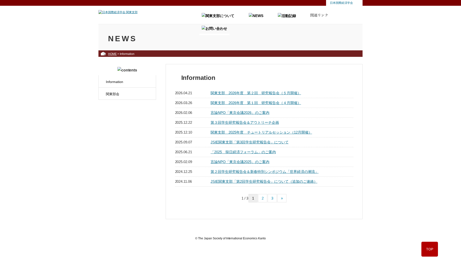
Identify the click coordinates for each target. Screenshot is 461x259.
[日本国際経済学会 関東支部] (118, 12)
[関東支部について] (218, 17)
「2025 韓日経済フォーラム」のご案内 (243, 152)
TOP (429, 249)
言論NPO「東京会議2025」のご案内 (240, 162)
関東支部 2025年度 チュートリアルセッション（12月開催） (261, 132)
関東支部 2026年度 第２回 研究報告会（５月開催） (256, 93)
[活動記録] (286, 17)
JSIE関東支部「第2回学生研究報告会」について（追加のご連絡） (264, 181)
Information (114, 82)
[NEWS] (256, 17)
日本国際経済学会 (341, 3)
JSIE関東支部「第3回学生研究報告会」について (250, 142)
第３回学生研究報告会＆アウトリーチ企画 (245, 122)
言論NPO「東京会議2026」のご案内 (240, 113)
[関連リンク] (319, 17)
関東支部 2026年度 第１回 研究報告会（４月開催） (256, 103)
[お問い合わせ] (214, 30)
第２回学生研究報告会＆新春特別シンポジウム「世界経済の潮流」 (265, 172)
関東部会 (112, 94)
